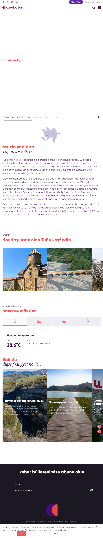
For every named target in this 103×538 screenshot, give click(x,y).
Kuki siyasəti (71, 521)
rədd (56, 534)
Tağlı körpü (70, 192)
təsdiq (21, 534)
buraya (58, 530)
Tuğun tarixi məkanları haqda (18, 117)
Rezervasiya (51, 117)
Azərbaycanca (91, 2)
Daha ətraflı (36, 414)
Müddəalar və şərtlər (36, 521)
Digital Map (76, 2)
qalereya (38, 117)
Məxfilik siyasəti (55, 521)
